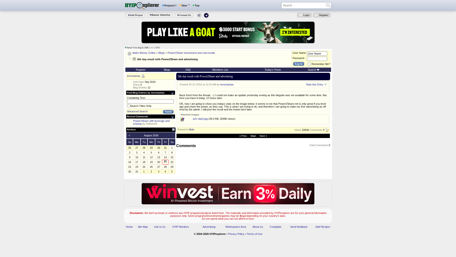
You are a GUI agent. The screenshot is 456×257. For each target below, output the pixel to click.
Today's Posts (273, 69)
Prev (244, 135)
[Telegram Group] (206, 17)
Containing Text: (136, 97)
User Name (299, 52)
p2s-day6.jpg (200, 118)
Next (262, 135)
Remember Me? (321, 64)
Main (191, 129)
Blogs (161, 52)
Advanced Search (137, 111)
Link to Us (160, 226)
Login (306, 15)
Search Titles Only (141, 105)
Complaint (275, 226)
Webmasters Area (235, 226)
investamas (133, 76)
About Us (257, 226)
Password (298, 58)
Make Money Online (144, 52)
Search (312, 69)
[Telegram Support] (199, 17)
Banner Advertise (161, 15)
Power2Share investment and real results (191, 52)
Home (129, 226)
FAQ (188, 69)
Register (323, 15)
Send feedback (299, 226)
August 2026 (151, 135)
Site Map (143, 226)
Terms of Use (254, 233)
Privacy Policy (236, 233)
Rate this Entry (314, 84)
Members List (220, 69)
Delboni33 (151, 123)
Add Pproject (322, 226)
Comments (316, 130)
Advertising (209, 226)
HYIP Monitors (180, 226)
